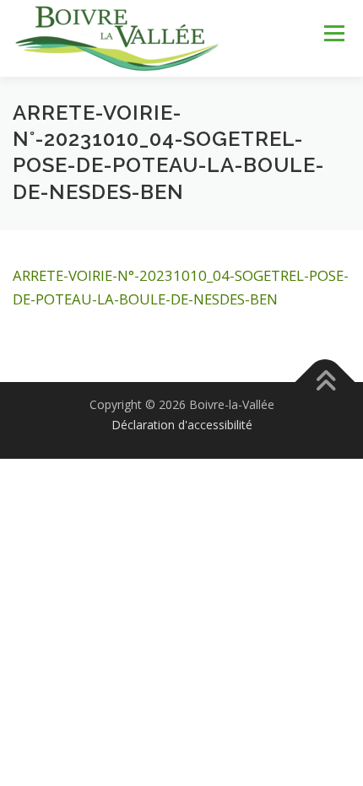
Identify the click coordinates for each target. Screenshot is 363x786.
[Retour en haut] (325, 382)
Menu (333, 33)
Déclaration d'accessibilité (181, 425)
